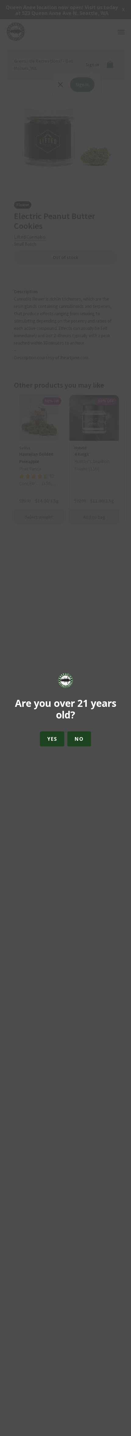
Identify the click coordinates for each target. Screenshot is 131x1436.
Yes (52, 739)
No (79, 739)
